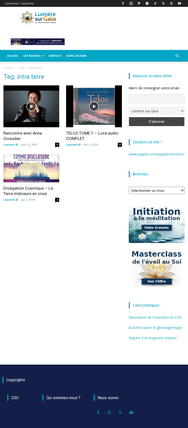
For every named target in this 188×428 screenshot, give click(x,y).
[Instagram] (131, 3)
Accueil (13, 56)
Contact (55, 56)
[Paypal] (139, 3)
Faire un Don (76, 56)
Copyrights (15, 380)
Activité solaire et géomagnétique (155, 327)
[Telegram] (147, 3)
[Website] (171, 3)
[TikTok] (155, 3)
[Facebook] (123, 3)
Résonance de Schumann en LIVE (155, 317)
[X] (163, 3)
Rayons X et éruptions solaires (153, 337)
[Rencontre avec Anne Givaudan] (31, 106)
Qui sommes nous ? (63, 397)
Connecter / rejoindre (19, 3)
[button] (177, 56)
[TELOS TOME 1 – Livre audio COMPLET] (94, 106)
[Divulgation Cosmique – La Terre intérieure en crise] (31, 168)
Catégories (32, 56)
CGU (15, 397)
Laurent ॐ (10, 144)
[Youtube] (179, 3)
